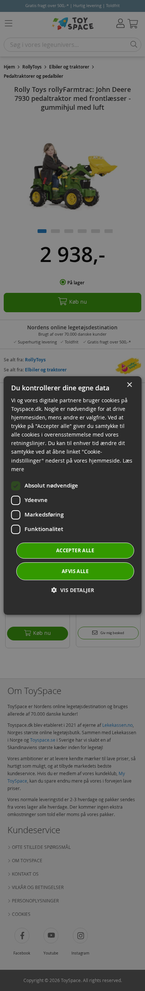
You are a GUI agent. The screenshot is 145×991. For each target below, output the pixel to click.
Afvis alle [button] (75, 571)
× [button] (129, 385)
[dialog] (73, 495)
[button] (72, 590)
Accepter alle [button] (75, 550)
